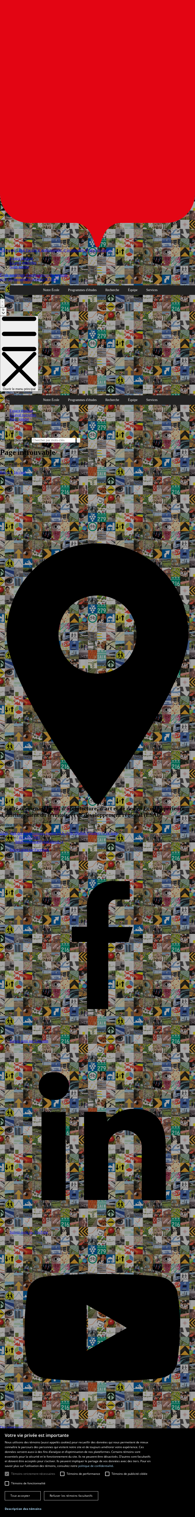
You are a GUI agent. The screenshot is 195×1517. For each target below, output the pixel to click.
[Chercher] (2, 303)
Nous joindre (19, 267)
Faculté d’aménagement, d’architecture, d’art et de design (69, 250)
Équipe (132, 290)
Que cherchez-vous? (15, 440)
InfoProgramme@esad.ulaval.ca (39, 842)
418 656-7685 (29, 837)
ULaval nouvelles (23, 263)
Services (151, 290)
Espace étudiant (21, 258)
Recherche (112, 290)
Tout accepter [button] (20, 1496)
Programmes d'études (82, 290)
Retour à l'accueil (13, 472)
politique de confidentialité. (96, 1466)
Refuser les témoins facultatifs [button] (71, 1496)
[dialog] (97, 1472)
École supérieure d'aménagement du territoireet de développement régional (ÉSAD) (34, 277)
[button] (23, 1508)
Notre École (51, 290)
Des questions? (11, 1427)
